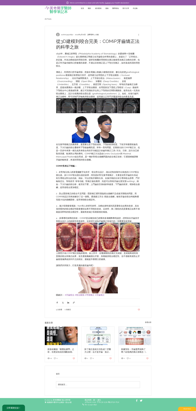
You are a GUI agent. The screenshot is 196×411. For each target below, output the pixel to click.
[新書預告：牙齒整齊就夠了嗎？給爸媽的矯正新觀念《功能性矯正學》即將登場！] (134, 336)
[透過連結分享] (74, 302)
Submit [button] (108, 3)
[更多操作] (138, 34)
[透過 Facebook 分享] (57, 302)
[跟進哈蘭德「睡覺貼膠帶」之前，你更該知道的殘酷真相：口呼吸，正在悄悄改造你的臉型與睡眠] (61, 336)
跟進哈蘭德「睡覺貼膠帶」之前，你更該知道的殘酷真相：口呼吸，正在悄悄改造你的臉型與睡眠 (61, 350)
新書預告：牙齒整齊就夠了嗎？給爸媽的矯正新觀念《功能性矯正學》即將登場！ (134, 350)
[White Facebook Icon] (136, 400)
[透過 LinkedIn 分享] (68, 302)
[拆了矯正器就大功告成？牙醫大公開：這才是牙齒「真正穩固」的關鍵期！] (98, 336)
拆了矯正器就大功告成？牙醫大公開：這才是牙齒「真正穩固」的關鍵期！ (97, 350)
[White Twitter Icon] (141, 400)
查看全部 (148, 322)
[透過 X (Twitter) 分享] (63, 302)
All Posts (48, 19)
